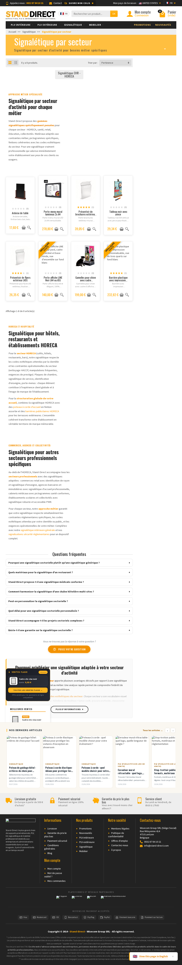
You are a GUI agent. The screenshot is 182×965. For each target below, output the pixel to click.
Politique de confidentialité (116, 834)
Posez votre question (69, 649)
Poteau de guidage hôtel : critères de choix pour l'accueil (22, 771)
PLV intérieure (86, 837)
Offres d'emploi (119, 840)
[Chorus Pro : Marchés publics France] (77, 899)
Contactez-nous (119, 845)
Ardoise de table (20, 213)
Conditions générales (51, 847)
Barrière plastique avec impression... (118, 278)
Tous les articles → (153, 730)
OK (114, 13)
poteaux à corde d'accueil (27, 407)
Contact (57, 3)
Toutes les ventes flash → (27, 690)
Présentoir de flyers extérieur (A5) (20, 278)
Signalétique (86, 846)
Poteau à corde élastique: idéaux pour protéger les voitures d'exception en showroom (58, 772)
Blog (49, 853)
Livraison (52, 828)
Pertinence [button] (107, 62)
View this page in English (153, 956)
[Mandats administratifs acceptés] (113, 899)
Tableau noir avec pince (118, 213)
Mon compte (54, 868)
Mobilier (83, 851)
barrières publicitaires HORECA (42, 411)
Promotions (85, 828)
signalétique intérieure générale (38, 530)
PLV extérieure (87, 842)
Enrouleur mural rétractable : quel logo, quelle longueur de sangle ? (132, 773)
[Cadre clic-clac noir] (15, 720)
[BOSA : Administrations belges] (91, 899)
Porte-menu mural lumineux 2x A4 (53, 213)
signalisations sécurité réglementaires (29, 534)
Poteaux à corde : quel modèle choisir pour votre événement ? (95, 771)
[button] (79, 3)
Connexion (142, 15)
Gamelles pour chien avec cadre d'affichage (85, 280)
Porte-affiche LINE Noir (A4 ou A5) (53, 278)
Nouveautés (85, 833)
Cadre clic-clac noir (31, 720)
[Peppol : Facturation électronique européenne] (61, 899)
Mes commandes (56, 881)
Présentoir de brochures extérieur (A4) (85, 214)
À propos (116, 850)
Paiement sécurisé (57, 840)
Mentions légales (120, 828)
